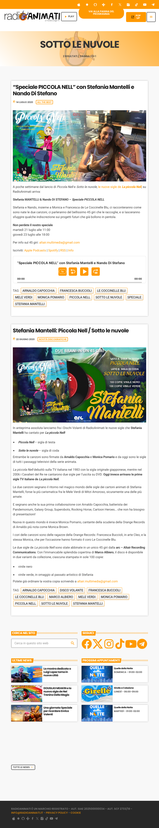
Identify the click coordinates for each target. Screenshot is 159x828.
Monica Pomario (51, 297)
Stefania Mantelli (30, 304)
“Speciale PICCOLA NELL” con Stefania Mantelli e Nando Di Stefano (73, 90)
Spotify (53, 250)
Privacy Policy (57, 813)
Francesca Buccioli (76, 291)
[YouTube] (144, 5)
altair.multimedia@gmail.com (59, 242)
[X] (98, 644)
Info (70, 250)
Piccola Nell (80, 297)
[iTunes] (79, 5)
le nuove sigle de (119, 187)
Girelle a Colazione (124, 688)
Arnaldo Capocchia (39, 291)
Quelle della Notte (123, 668)
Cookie (76, 813)
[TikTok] (136, 5)
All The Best (44, 102)
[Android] (87, 5)
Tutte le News (23, 767)
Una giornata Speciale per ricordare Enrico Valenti (57, 711)
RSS (63, 250)
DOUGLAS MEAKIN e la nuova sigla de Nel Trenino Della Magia (57, 691)
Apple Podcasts (35, 250)
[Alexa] (95, 5)
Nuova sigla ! (51, 747)
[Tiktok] (120, 644)
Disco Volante (71, 590)
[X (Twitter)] (120, 5)
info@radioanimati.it (27, 813)
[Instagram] (128, 5)
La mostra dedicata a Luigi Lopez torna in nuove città (57, 672)
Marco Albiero (61, 597)
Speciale (134, 297)
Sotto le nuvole (109, 297)
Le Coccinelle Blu (111, 291)
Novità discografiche (53, 339)
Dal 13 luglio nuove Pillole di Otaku (59, 728)
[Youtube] (131, 644)
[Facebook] (111, 5)
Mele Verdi (23, 297)
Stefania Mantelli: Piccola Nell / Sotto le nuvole (71, 330)
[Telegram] (153, 5)
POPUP (136, 17)
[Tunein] (103, 5)
